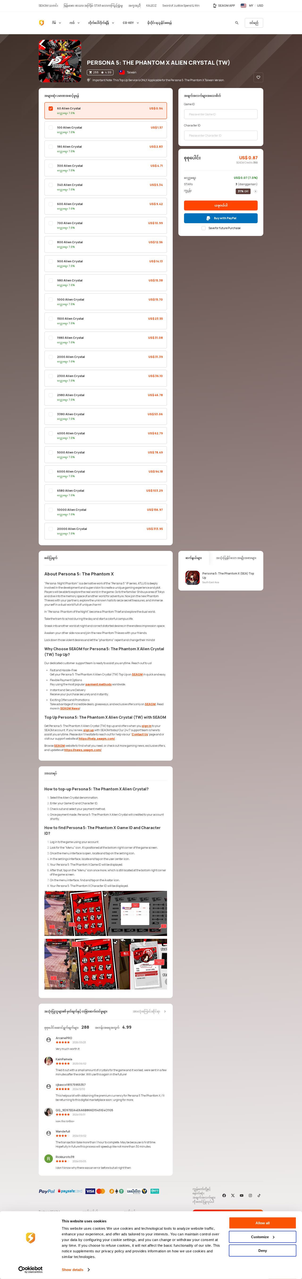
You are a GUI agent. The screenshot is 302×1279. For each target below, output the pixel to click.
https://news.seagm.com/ (82, 750)
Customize (260, 1237)
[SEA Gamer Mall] (41, 23)
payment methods (98, 684)
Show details (72, 1270)
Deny (262, 1251)
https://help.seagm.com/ (97, 739)
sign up (88, 730)
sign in (146, 726)
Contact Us (140, 734)
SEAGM (137, 674)
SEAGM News (70, 708)
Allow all (263, 1223)
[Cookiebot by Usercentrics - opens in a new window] (30, 1269)
